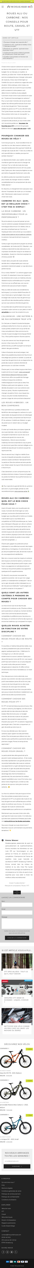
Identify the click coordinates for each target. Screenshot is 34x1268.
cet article (5, 312)
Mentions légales (7, 1188)
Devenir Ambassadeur (9, 1220)
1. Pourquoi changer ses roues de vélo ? (15, 42)
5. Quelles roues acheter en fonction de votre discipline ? (15, 57)
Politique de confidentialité (10, 1197)
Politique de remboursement (11, 1194)
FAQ (3, 1185)
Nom (3, 901)
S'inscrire (16, 1166)
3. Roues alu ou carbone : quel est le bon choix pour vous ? (16, 49)
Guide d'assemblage (8, 1226)
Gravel (11, 883)
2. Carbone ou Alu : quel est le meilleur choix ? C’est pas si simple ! (17, 45)
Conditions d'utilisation (9, 1200)
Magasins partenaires (8, 1223)
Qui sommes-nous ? (8, 1182)
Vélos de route (6, 1208)
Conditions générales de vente (11, 1191)
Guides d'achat (19, 883)
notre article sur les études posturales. (17, 821)
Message (4, 917)
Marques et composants (12, 885)
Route (24, 885)
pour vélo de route (20, 128)
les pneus (22, 123)
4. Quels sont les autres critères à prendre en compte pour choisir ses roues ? (16, 53)
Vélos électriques (7, 1217)
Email (3, 909)
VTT (29, 128)
